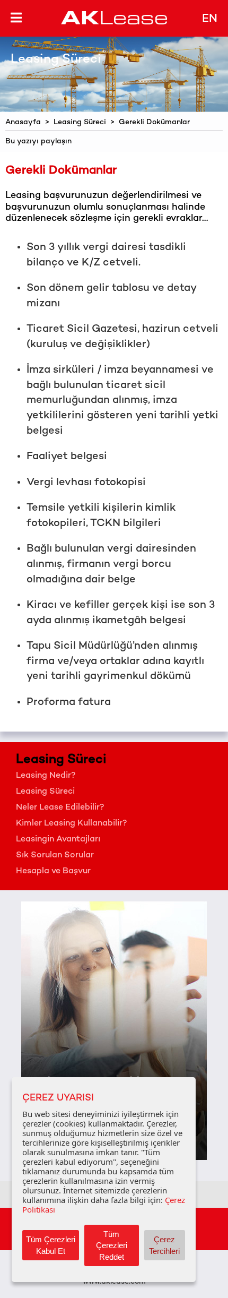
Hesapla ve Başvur (53, 871)
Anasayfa (23, 122)
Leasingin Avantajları (58, 839)
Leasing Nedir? (46, 775)
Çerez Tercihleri (164, 1245)
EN (209, 19)
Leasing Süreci (80, 122)
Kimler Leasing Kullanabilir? (71, 823)
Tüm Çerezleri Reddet (111, 1245)
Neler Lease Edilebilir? (60, 807)
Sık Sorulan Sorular (55, 855)
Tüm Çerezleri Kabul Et (50, 1245)
